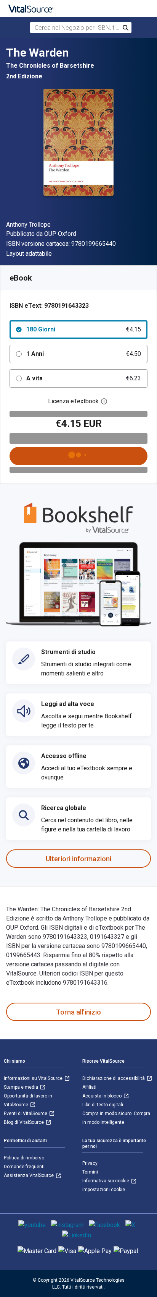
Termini (90, 1172)
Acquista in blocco (102, 1096)
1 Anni (83, 353)
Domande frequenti (24, 1166)
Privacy (90, 1163)
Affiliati (89, 1087)
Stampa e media (21, 1087)
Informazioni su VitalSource (34, 1078)
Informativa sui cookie (106, 1180)
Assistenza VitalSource (29, 1175)
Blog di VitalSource (24, 1122)
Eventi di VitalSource (26, 1113)
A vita (83, 378)
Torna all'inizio (78, 1012)
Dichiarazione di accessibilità (114, 1078)
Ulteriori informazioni (78, 859)
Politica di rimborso (24, 1158)
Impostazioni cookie (103, 1189)
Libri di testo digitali (102, 1104)
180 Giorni (83, 329)
